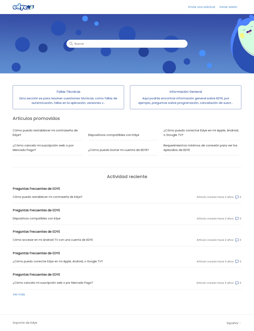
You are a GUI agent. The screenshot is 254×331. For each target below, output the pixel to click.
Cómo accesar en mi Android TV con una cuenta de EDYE (53, 240)
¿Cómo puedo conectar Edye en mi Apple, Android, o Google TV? (201, 132)
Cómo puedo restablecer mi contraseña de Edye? (45, 132)
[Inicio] (23, 7)
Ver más (19, 294)
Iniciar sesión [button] (228, 7)
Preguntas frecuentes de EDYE (36, 188)
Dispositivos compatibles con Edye (113, 135)
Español (233, 323)
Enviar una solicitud (201, 7)
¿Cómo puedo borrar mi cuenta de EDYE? (118, 150)
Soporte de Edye (25, 323)
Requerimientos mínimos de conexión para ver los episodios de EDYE (200, 147)
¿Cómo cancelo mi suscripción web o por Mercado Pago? (43, 147)
